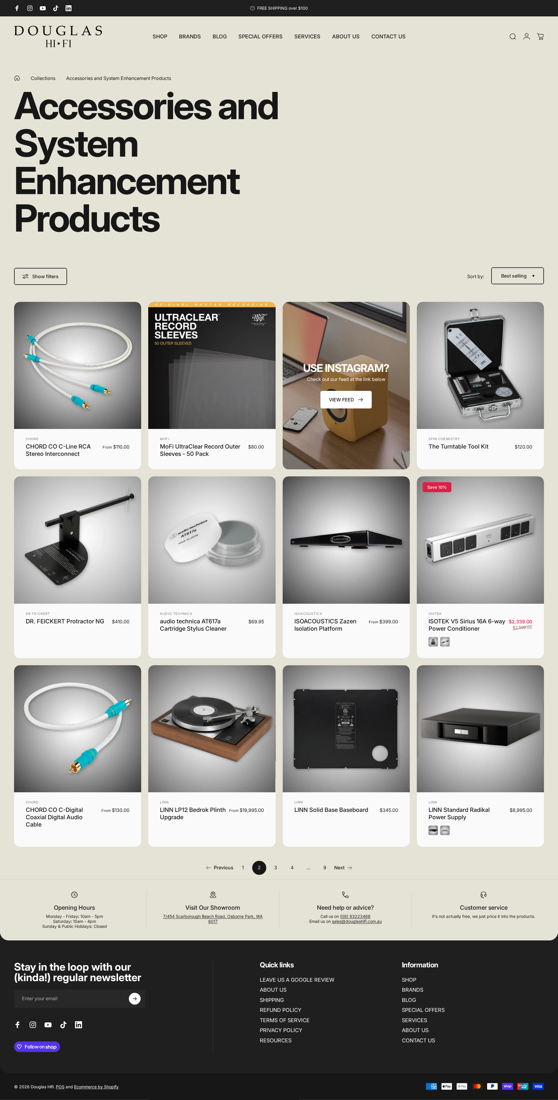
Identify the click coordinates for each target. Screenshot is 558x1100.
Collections (43, 78)
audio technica (176, 614)
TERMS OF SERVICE (285, 1020)
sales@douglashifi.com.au (357, 921)
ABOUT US (273, 990)
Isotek (435, 614)
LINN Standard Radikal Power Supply (459, 813)
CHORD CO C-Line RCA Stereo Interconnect (58, 450)
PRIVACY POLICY (281, 1030)
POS (60, 1086)
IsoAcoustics (308, 614)
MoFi (164, 439)
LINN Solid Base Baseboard (331, 809)
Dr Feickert (38, 614)
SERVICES (414, 1020)
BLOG (409, 1000)
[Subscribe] (135, 999)
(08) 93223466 (355, 916)
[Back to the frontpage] (17, 78)
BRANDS (412, 990)
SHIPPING (272, 1000)
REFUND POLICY (280, 1010)
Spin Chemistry (444, 439)
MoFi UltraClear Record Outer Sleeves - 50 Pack (200, 450)
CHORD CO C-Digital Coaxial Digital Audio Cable (54, 817)
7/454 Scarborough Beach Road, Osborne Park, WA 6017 (213, 919)
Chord (32, 439)
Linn (164, 802)
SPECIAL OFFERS (423, 1010)
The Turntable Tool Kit (459, 446)
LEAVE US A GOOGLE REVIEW (297, 980)
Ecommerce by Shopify (96, 1086)
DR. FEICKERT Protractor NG (65, 621)
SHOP (409, 980)
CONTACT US (418, 1040)
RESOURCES (275, 1040)
